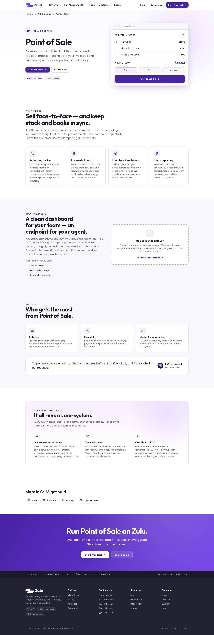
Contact (166, 599)
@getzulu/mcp (106, 608)
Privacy (164, 628)
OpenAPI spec (106, 604)
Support (166, 604)
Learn (117, 4)
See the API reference (148, 257)
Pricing (91, 4)
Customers (104, 4)
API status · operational (175, 574)
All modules (73, 595)
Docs (132, 595)
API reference (102, 574)
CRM (34, 500)
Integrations (136, 604)
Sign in (143, 4)
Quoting (70, 500)
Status (133, 608)
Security (185, 628)
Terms (174, 628)
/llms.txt (67, 574)
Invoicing (51, 500)
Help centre (136, 599)
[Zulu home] (33, 5)
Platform (53, 4)
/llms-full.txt (84, 574)
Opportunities (91, 500)
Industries (72, 604)
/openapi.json (51, 574)
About (165, 595)
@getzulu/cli (106, 612)
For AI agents (73, 4)
